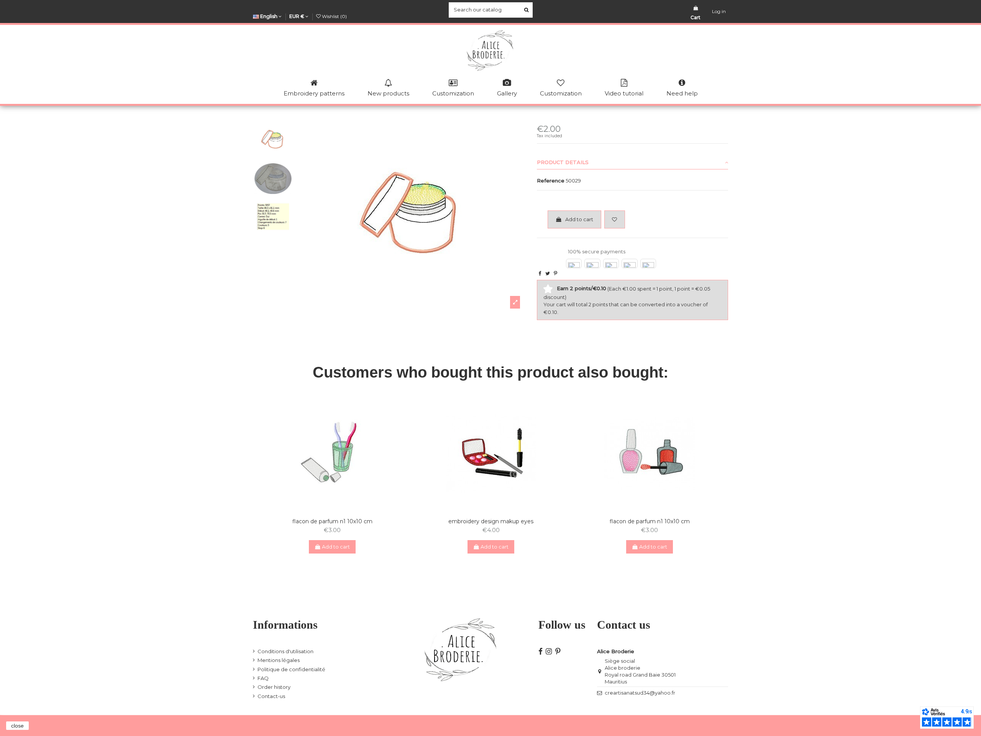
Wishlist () (334, 16)
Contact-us (271, 696)
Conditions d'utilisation (285, 651)
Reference (550, 180)
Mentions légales (279, 660)
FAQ (263, 678)
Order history (274, 687)
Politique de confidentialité (291, 669)
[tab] (632, 162)
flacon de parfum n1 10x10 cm (332, 521)
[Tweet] (547, 273)
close (17, 726)
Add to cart (579, 219)
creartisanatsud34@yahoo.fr (640, 693)
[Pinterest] (555, 273)
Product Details (563, 162)
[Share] (539, 273)
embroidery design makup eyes (490, 521)
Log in (719, 11)
